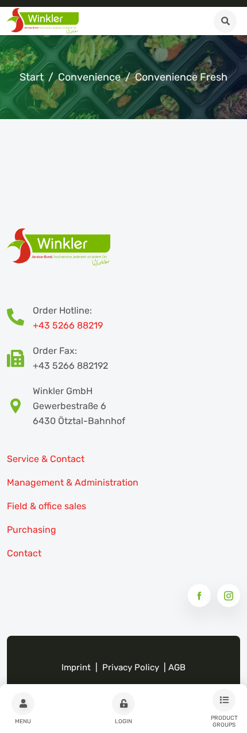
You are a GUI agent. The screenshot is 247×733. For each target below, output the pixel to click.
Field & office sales (46, 506)
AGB (177, 667)
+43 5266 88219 (68, 325)
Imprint (76, 667)
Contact (24, 553)
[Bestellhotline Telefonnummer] (20, 318)
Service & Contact (45, 458)
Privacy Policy (130, 667)
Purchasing (31, 529)
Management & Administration (72, 482)
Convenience (89, 77)
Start (32, 77)
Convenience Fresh (181, 77)
